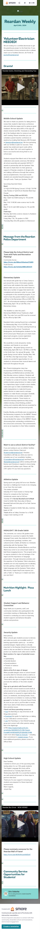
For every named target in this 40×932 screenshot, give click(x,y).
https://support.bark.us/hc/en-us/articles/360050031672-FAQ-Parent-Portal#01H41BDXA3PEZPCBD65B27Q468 (18, 730)
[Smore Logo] (11, 3)
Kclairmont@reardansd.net (13, 453)
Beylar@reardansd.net (11, 462)
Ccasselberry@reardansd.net (14, 459)
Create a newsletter (11, 926)
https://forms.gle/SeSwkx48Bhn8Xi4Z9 (18, 267)
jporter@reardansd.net (11, 55)
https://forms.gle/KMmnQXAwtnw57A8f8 (18, 262)
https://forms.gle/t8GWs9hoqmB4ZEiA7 (17, 855)
